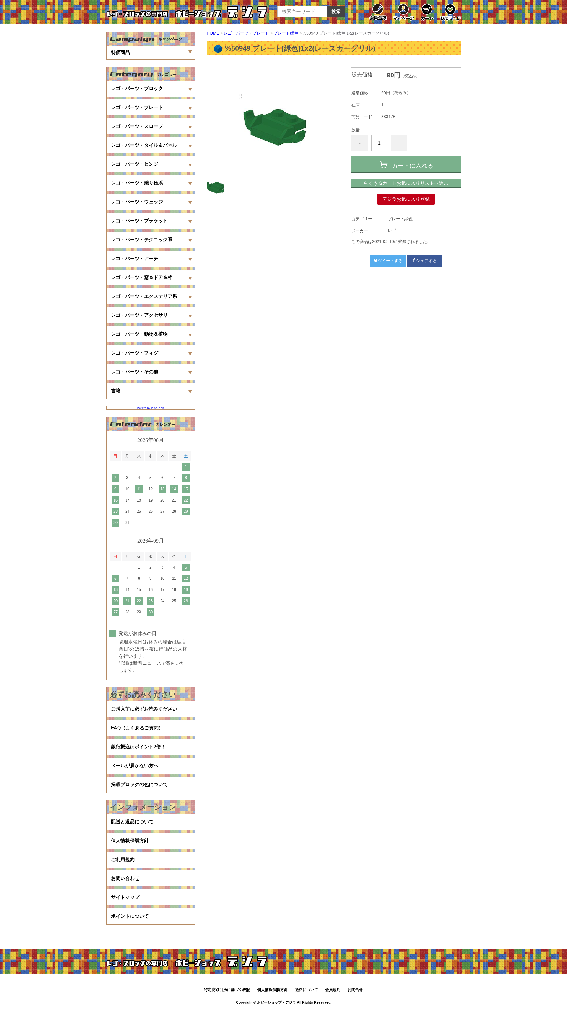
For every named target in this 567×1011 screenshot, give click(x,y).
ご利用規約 (123, 859)
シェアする (426, 260)
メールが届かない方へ (134, 765)
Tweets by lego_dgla (151, 407)
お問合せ (355, 989)
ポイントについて (130, 916)
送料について (306, 989)
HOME (213, 33)
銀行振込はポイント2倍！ (138, 746)
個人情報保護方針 (130, 840)
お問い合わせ (125, 878)
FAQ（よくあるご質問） (137, 727)
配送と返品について (132, 821)
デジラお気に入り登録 (406, 199)
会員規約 (332, 989)
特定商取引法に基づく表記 (227, 989)
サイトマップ (125, 897)
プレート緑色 (285, 33)
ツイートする (390, 260)
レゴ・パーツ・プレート (246, 33)
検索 (336, 11)
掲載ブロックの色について (139, 784)
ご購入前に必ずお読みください (144, 708)
